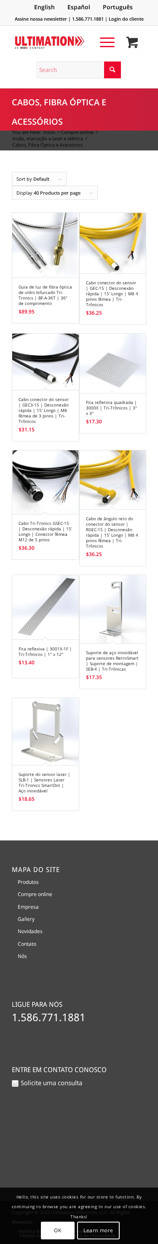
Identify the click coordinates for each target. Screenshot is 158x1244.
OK (57, 1230)
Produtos (28, 882)
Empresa (28, 906)
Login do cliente (126, 19)
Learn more (98, 1230)
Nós (22, 956)
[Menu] (103, 42)
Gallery (26, 919)
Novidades (30, 931)
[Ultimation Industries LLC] (65, 42)
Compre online (35, 894)
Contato (27, 943)
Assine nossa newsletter (41, 19)
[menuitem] (103, 42)
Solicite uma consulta (51, 1082)
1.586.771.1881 (88, 19)
